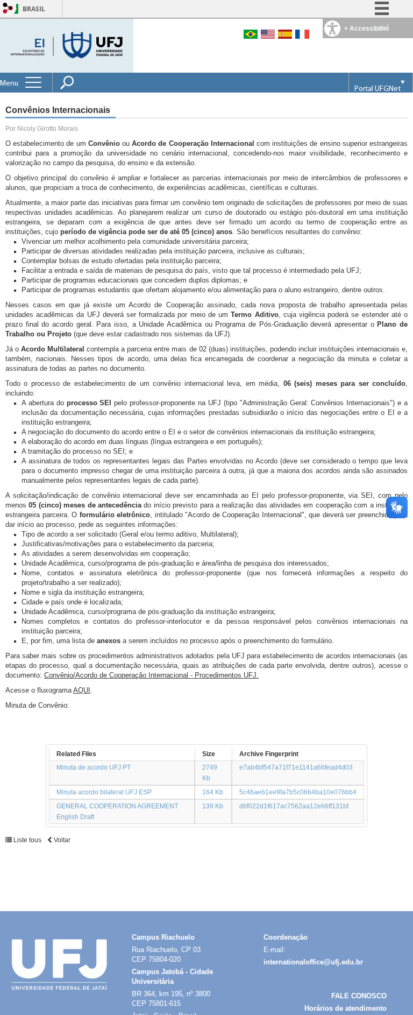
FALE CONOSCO (359, 996)
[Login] (8, 9)
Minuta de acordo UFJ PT (93, 767)
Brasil (34, 8)
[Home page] (68, 45)
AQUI (81, 690)
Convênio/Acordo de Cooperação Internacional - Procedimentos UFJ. (151, 675)
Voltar (61, 840)
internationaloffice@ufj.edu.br (313, 962)
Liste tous (27, 840)
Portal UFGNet (377, 89)
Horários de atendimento (345, 1008)
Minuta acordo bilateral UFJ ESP (104, 792)
